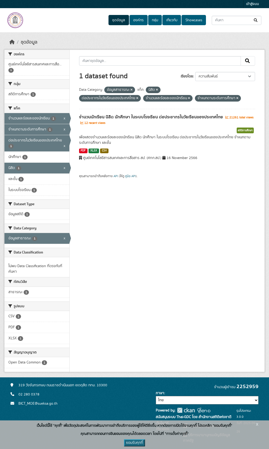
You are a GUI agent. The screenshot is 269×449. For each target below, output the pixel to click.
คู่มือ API (130, 176)
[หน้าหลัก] (12, 42)
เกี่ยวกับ (171, 20)
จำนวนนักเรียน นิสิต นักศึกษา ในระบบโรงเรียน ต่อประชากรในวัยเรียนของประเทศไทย (151, 117)
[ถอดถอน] (131, 90)
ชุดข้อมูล (118, 20)
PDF (83, 151)
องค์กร (138, 20)
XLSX (93, 151)
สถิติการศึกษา (245, 130)
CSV (104, 151)
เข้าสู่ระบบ (252, 4)
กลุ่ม (155, 20)
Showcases (193, 20)
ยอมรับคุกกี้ (134, 442)
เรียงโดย (187, 76)
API (115, 176)
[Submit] (256, 20)
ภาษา (160, 393)
